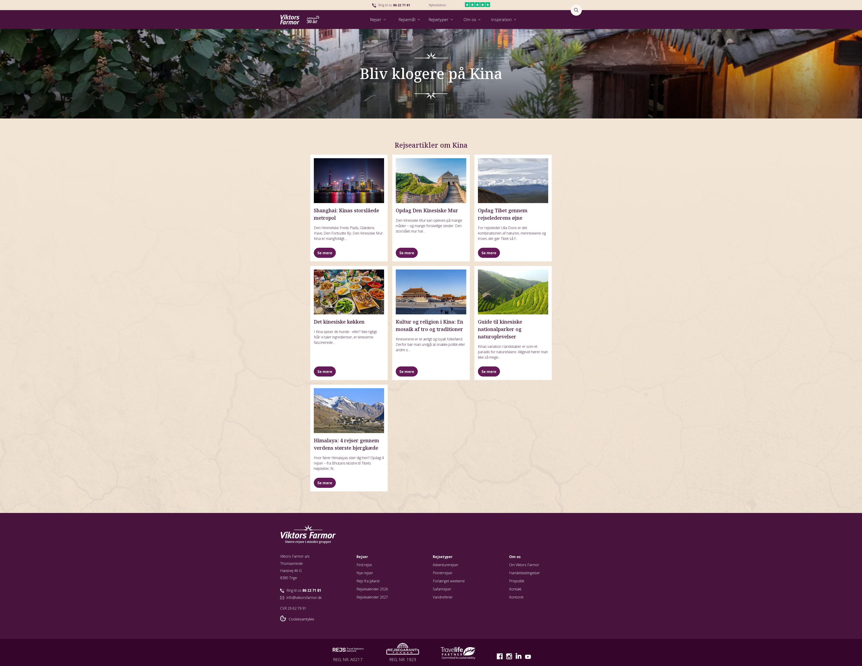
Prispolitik (516, 580)
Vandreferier (443, 597)
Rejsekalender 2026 (372, 589)
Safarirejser (442, 589)
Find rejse (364, 564)
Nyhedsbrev (437, 5)
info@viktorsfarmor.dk (303, 597)
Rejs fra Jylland (367, 580)
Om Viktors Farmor (524, 564)
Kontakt (515, 589)
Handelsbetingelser (524, 572)
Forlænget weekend (448, 580)
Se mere (324, 252)
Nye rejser (364, 572)
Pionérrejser (443, 572)
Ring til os (394, 5)
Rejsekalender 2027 (372, 597)
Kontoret (516, 597)
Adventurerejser (445, 564)
